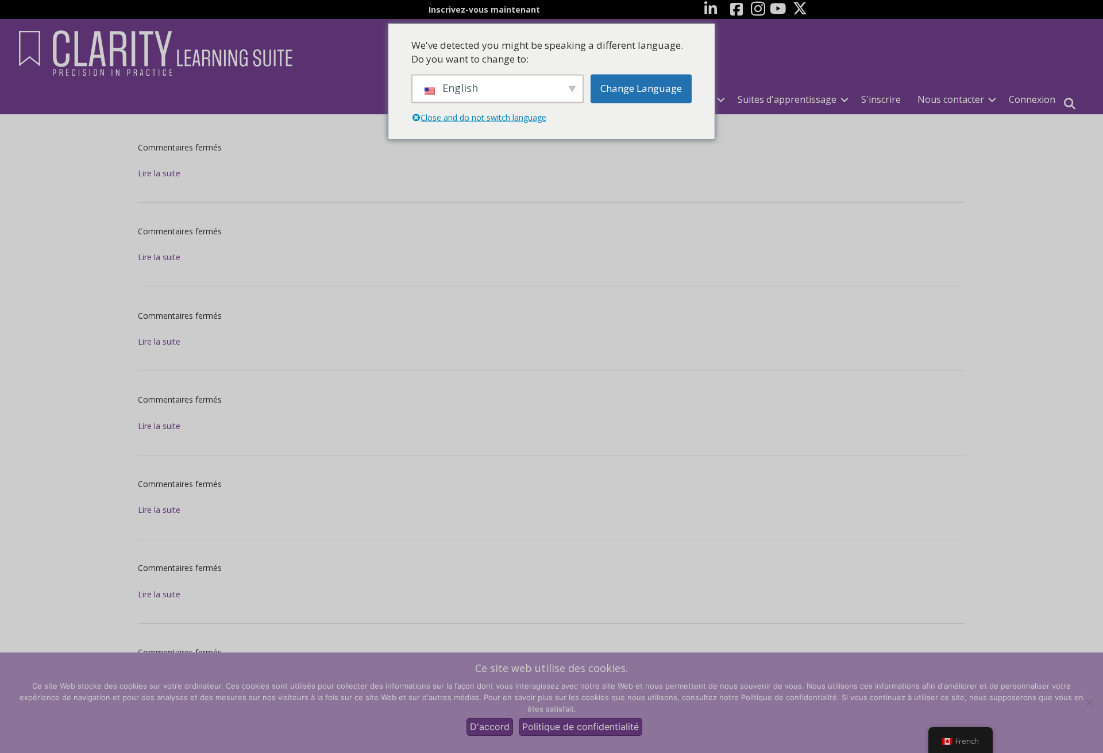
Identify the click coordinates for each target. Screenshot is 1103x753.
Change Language (641, 88)
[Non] (1088, 702)
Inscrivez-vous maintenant (484, 9)
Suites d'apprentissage (787, 99)
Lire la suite (159, 173)
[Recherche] (1069, 104)
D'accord (490, 726)
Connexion (1032, 99)
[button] (721, 99)
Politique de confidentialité (580, 726)
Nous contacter (950, 99)
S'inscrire (881, 99)
